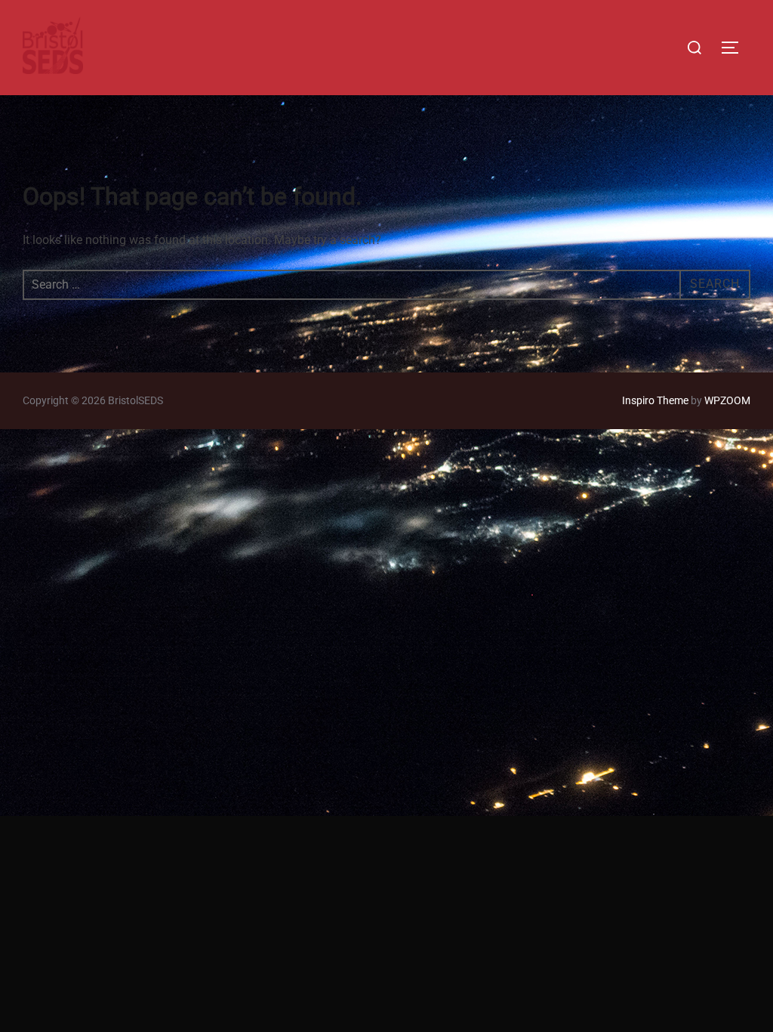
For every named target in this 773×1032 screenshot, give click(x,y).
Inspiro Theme (655, 400)
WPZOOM (727, 400)
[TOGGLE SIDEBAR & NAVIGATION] (735, 47)
